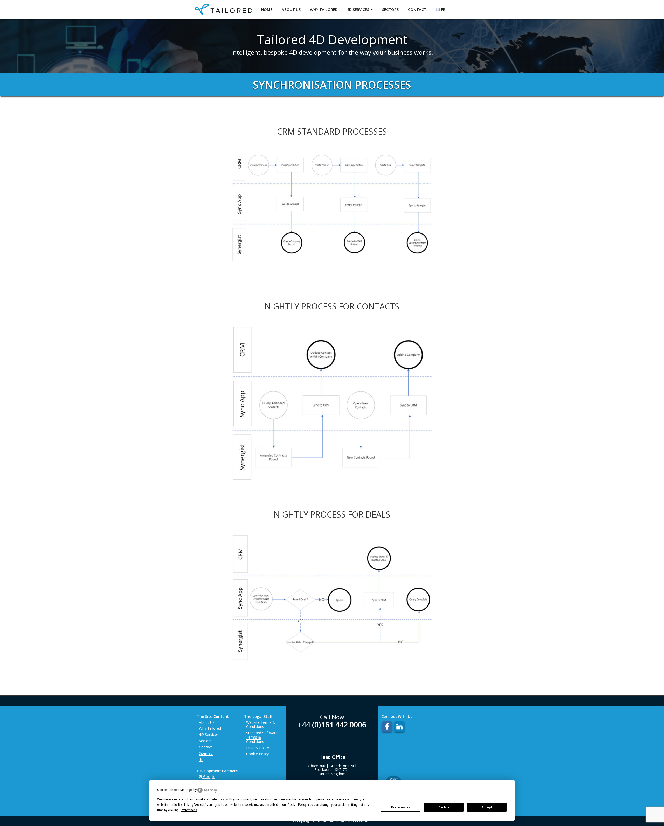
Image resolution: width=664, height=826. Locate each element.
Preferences (400, 807)
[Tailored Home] (223, 13)
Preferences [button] (189, 810)
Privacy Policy (257, 747)
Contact (417, 9)
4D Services (358, 9)
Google (208, 776)
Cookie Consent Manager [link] (175, 790)
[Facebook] (387, 726)
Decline (443, 807)
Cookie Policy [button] (297, 805)
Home (266, 9)
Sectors (390, 9)
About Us (291, 9)
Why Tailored (324, 9)
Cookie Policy (257, 753)
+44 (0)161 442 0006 (332, 724)
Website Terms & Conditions (260, 724)
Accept (486, 807)
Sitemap (206, 753)
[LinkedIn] (399, 726)
